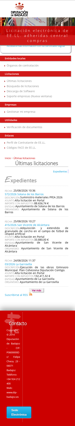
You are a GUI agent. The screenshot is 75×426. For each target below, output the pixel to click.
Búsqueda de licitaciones (23, 86)
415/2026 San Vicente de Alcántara (27, 225)
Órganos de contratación (23, 65)
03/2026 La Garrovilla (18, 264)
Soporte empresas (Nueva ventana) (29, 96)
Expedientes (60, 171)
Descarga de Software (21, 91)
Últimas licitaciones (19, 81)
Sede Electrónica (19, 412)
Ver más (36, 290)
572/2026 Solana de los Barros (24, 194)
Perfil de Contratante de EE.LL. (26, 142)
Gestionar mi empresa (21, 111)
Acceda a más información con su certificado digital (36, 46)
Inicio (8, 158)
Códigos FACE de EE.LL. (21, 147)
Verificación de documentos (24, 127)
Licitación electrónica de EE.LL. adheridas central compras (37, 35)
